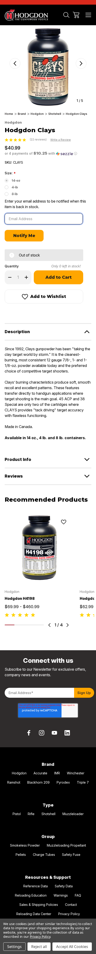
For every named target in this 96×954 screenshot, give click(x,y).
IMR (57, 773)
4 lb (15, 187)
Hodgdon (19, 773)
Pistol (17, 814)
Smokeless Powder (25, 845)
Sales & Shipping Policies (38, 905)
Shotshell (48, 814)
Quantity (12, 266)
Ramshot (13, 782)
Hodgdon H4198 (20, 598)
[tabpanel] (39, 565)
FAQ (78, 895)
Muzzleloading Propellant (66, 845)
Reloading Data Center (33, 914)
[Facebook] (7, 312)
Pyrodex (63, 782)
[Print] (23, 312)
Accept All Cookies (72, 946)
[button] (41, 153)
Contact (71, 905)
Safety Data (64, 886)
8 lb (15, 194)
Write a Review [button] (60, 139)
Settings (14, 946)
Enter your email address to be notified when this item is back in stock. (45, 204)
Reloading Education (31, 895)
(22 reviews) (38, 139)
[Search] (66, 15)
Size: (10, 173)
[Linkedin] (67, 733)
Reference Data (35, 886)
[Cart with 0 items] (76, 15)
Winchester (75, 773)
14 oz (16, 180)
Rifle (31, 814)
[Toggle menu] (88, 15)
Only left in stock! (66, 266)
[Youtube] (54, 733)
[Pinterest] (40, 312)
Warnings (61, 895)
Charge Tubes (44, 855)
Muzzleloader (73, 814)
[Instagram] (41, 733)
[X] (32, 312)
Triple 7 (83, 782)
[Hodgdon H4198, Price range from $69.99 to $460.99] (39, 547)
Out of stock (39, 577)
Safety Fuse (71, 855)
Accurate (40, 773)
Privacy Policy (69, 914)
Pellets (21, 855)
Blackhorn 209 (38, 782)
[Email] (15, 312)
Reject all (39, 946)
